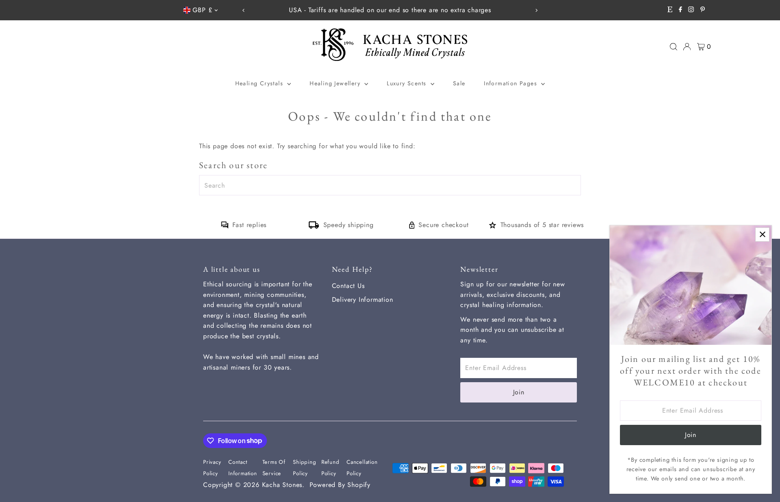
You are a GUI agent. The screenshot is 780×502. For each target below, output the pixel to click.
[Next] (536, 10)
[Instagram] (691, 10)
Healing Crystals (260, 83)
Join (518, 392)
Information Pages (511, 83)
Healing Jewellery (336, 83)
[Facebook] (680, 10)
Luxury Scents (408, 83)
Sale (459, 83)
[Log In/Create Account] (687, 46)
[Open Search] (673, 46)
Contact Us (348, 285)
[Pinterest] (702, 10)
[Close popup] (762, 234)
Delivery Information (362, 299)
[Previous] (243, 10)
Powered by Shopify (340, 484)
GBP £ (202, 10)
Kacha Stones (282, 484)
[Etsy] (669, 10)
